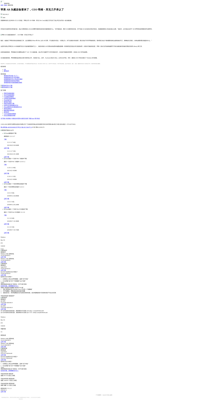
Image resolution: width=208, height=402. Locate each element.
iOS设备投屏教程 (9, 96)
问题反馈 (14, 118)
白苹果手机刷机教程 (10, 98)
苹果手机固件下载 (9, 103)
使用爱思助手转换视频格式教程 (13, 82)
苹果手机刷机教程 (9, 93)
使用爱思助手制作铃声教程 (12, 81)
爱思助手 (6, 71)
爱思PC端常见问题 (22, 118)
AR (5, 69)
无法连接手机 (8, 100)
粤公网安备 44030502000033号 (9, 127)
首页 (2, 5)
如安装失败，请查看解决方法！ (10, 286)
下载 (5, 139)
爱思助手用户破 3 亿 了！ (11, 75)
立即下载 (6, 148)
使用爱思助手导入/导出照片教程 (13, 79)
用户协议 (37, 118)
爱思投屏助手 (8, 108)
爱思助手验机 (8, 101)
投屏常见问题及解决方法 (11, 105)
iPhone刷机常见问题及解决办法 (13, 107)
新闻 (5, 5)
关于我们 (3, 118)
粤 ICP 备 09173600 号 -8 (25, 127)
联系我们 (8, 118)
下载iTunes (31, 118)
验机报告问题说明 (9, 110)
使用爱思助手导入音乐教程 (12, 77)
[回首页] (2, 3)
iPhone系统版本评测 (9, 115)
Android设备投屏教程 (10, 113)
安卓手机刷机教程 (9, 95)
